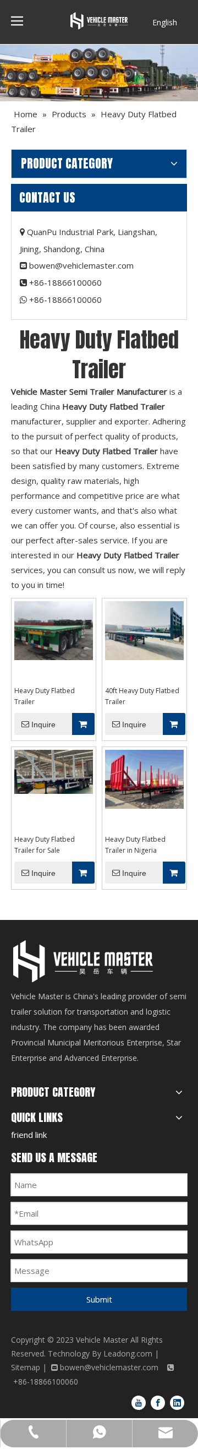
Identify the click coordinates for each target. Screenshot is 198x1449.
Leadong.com (127, 1353)
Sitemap (25, 1367)
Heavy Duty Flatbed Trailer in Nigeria (135, 845)
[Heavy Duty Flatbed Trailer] (53, 630)
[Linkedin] (177, 1402)
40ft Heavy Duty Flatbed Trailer (142, 696)
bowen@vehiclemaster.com (81, 265)
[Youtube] (138, 1402)
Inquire (43, 724)
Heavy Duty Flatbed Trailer (44, 696)
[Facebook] (158, 1402)
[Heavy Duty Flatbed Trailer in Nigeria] (144, 778)
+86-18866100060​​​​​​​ (65, 299)
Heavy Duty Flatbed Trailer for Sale (44, 845)
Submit (99, 1299)
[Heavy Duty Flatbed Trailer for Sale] (53, 771)
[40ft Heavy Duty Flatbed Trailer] (144, 630)
